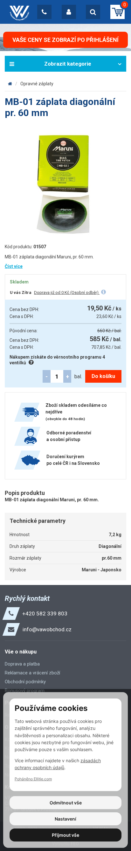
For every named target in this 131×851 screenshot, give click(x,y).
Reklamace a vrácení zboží (32, 673)
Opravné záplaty (36, 83)
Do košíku (103, 376)
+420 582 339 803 (44, 613)
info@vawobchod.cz (47, 629)
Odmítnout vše (66, 802)
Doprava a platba (22, 664)
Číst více (14, 266)
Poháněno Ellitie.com (33, 778)
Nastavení (65, 819)
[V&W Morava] (10, 83)
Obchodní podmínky (25, 682)
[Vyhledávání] (93, 12)
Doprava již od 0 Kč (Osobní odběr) (67, 292)
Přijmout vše (65, 835)
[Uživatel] (69, 12)
